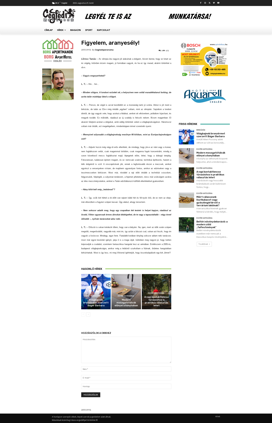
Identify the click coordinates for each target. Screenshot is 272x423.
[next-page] (88, 314)
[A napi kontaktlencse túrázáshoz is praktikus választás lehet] (186, 175)
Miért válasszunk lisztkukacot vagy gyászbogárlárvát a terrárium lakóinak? (208, 201)
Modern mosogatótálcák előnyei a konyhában (126, 302)
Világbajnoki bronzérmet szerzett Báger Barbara (96, 302)
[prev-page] (83, 314)
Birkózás (95, 296)
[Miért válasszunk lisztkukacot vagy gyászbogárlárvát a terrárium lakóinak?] (186, 200)
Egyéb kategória (126, 296)
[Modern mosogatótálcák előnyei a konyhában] (126, 291)
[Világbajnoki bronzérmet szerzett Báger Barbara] (96, 291)
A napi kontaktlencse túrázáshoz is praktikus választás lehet (156, 301)
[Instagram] (205, 3)
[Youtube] (218, 3)
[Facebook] (201, 3)
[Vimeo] (214, 3)
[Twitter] (209, 3)
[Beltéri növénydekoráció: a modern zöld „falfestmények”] (186, 225)
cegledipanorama (104, 50)
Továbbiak (203, 244)
